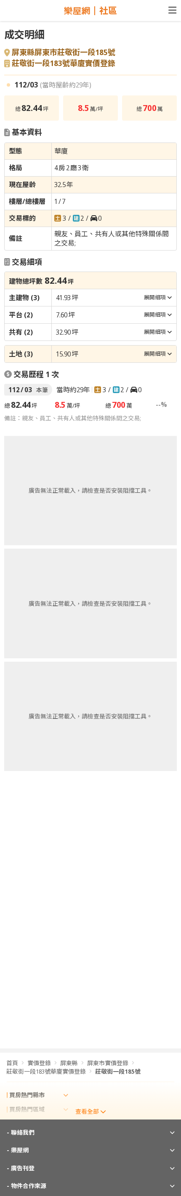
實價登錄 (39, 1063)
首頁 (12, 1063)
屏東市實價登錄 (107, 1063)
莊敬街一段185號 (118, 1071)
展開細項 (155, 297)
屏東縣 (69, 1063)
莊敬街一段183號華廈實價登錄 (63, 63)
